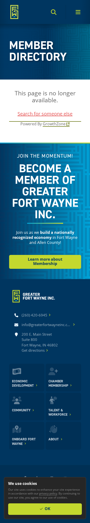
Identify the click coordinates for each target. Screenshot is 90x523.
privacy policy (48, 493)
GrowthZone (54, 123)
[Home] (14, 12)
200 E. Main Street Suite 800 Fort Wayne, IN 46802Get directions (40, 342)
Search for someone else (45, 113)
